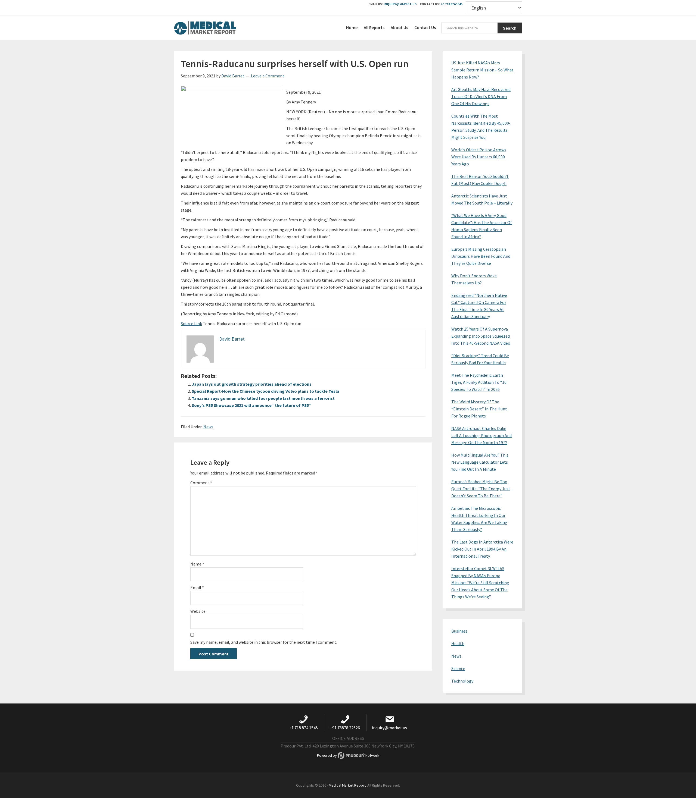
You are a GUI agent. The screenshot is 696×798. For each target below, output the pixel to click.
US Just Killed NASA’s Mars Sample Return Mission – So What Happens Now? (482, 70)
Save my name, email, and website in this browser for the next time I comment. (263, 642)
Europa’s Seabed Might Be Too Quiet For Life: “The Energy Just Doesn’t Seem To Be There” (480, 488)
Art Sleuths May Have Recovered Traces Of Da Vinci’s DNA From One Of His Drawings (481, 96)
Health (457, 643)
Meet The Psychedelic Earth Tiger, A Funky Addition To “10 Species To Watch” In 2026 (479, 382)
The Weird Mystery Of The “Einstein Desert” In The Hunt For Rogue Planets (479, 409)
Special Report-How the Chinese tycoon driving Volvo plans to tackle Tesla (265, 391)
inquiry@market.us (400, 4)
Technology (462, 681)
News (208, 426)
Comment (201, 482)
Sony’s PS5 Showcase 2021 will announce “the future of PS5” (251, 405)
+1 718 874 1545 (451, 4)
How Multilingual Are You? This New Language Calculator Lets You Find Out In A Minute (479, 462)
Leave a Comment (267, 75)
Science (458, 668)
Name (197, 564)
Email (197, 587)
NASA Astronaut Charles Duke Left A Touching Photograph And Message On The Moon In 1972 (481, 435)
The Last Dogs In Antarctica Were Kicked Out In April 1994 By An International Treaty (482, 549)
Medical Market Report (215, 28)
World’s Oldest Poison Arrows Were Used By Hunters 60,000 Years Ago (478, 156)
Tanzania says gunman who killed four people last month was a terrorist (263, 398)
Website (198, 611)
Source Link (191, 323)
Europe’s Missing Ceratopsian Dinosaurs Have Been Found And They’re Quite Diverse (480, 256)
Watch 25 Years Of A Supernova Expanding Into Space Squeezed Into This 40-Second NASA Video (480, 336)
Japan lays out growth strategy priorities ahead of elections (252, 384)
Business (459, 631)
